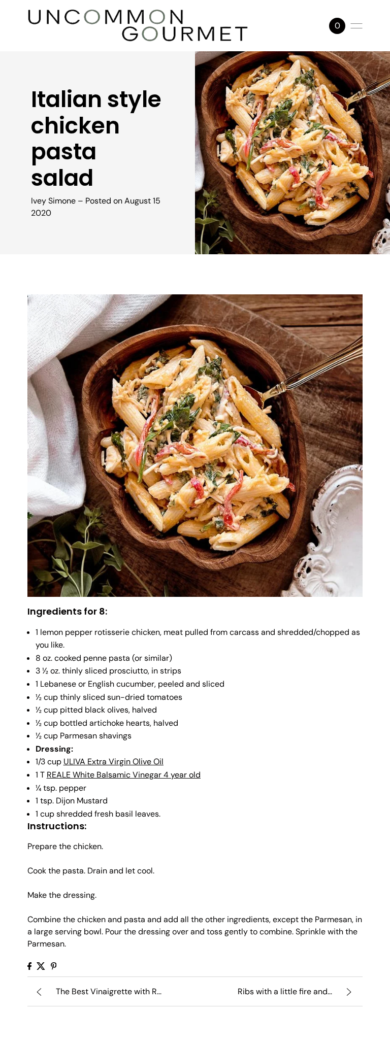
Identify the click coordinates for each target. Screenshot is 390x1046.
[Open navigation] (356, 26)
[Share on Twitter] (41, 966)
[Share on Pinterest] (54, 966)
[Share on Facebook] (29, 966)
